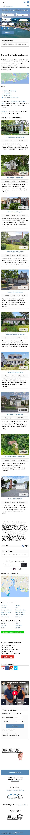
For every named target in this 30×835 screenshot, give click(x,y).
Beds (3, 22)
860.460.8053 (15, 781)
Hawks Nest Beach (19, 614)
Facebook (8, 790)
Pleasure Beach (5, 616)
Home (4, 28)
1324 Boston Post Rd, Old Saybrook (15, 334)
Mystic (2, 627)
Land (14, 28)
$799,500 (23, 133)
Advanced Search (20, 31)
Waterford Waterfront (20, 610)
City (17, 13)
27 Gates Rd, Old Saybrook (15, 372)
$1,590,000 (23, 410)
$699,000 (23, 452)
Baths (10, 22)
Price (3, 17)
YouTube (21, 790)
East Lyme (3, 605)
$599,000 (23, 247)
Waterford (17, 605)
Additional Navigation (15, 772)
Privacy (14, 833)
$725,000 (23, 368)
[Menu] (28, 6)
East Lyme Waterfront (6, 610)
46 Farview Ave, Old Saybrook (15, 252)
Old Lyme (3, 607)
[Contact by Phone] (24, 2)
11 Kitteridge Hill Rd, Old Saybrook (15, 456)
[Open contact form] (28, 2)
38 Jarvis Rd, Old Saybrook (15, 292)
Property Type (5, 26)
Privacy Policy (23, 805)
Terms (10, 833)
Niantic (16, 607)
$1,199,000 (23, 288)
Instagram (15, 790)
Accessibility (4, 833)
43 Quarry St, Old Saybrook (15, 177)
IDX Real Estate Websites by (8, 832)
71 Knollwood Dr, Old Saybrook (15, 137)
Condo (9, 28)
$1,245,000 (23, 207)
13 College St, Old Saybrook (15, 414)
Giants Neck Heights (20, 612)
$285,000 (23, 173)
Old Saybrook (18, 616)
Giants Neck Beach (6, 612)
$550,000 (23, 330)
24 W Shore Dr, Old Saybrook (15, 212)
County (3, 13)
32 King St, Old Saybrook (15, 499)
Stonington (4, 614)
